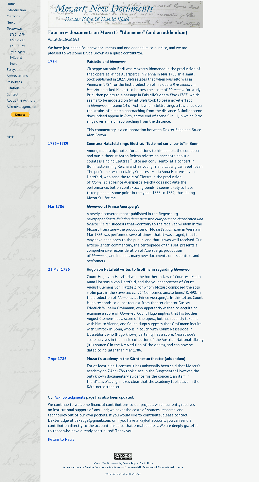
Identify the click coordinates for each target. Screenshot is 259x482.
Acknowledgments (70, 397)
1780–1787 (17, 40)
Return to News (61, 439)
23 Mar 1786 (59, 269)
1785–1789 (58, 143)
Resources (14, 82)
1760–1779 (17, 34)
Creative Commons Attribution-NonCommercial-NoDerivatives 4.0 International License (134, 467)
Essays (11, 69)
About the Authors (21, 100)
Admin (10, 137)
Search (14, 63)
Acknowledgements (21, 106)
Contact (12, 94)
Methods (13, 16)
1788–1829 (17, 46)
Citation (13, 88)
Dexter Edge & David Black (138, 463)
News (11, 22)
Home (11, 3)
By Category (17, 52)
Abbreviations (17, 75)
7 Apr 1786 (57, 358)
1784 (52, 61)
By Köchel (16, 57)
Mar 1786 (56, 206)
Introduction (16, 10)
